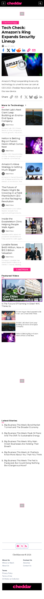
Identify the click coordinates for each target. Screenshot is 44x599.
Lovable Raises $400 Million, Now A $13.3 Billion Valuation (13, 248)
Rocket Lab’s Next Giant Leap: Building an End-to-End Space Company (12, 115)
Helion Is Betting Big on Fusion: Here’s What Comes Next (12, 142)
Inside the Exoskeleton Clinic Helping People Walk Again (12, 223)
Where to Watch (8, 563)
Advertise (26, 563)
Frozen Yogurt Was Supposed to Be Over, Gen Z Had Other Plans (28, 313)
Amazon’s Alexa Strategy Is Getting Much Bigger (12, 167)
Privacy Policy (7, 573)
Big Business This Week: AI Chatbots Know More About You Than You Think (23, 453)
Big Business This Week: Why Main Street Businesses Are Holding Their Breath (21, 444)
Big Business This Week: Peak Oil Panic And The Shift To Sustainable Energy (22, 434)
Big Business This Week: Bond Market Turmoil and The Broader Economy (22, 426)
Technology (10, 22)
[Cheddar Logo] (14, 3)
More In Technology (13, 105)
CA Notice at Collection (10, 579)
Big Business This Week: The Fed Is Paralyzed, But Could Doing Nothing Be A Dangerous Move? (21, 463)
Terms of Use (7, 576)
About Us (5, 566)
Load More (22, 269)
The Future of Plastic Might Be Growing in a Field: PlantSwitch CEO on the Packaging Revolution (12, 194)
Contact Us (27, 566)
